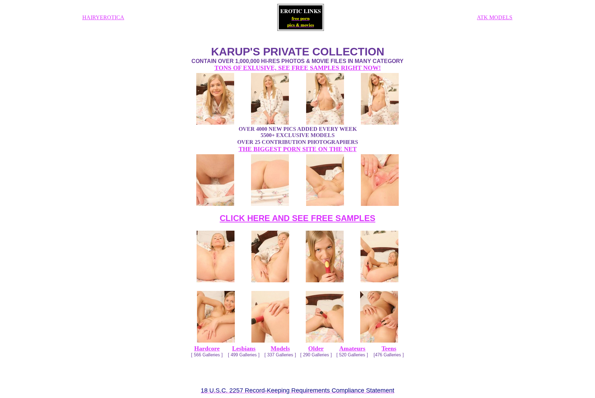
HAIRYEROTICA (103, 17)
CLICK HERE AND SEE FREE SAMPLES (297, 218)
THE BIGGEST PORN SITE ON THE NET (298, 149)
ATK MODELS (494, 17)
